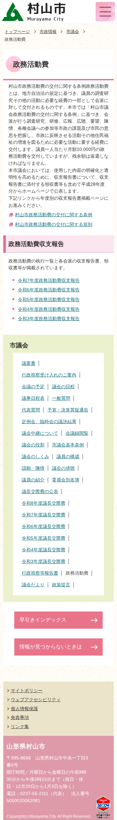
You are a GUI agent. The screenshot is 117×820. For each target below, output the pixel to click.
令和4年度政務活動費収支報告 (49, 309)
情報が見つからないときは (51, 646)
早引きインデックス (43, 620)
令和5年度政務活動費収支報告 (49, 299)
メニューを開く (105, 11)
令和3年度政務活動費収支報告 (49, 318)
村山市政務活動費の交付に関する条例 (53, 214)
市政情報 (48, 31)
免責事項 (20, 717)
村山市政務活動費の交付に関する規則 (53, 224)
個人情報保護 (24, 708)
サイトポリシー (27, 690)
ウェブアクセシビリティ (36, 699)
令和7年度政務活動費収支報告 (49, 280)
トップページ (17, 31)
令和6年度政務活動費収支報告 (49, 289)
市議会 (72, 31)
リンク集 (20, 726)
